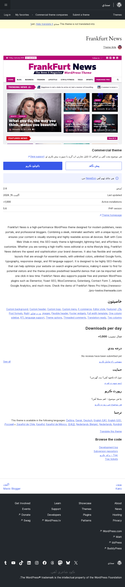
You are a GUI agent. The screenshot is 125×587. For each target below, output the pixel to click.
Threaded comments (74, 317)
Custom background (17, 309)
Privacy (117, 520)
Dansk (79, 420)
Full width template (97, 313)
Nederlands (105, 424)
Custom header (37, 309)
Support (56, 509)
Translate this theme (111, 431)
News (118, 509)
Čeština (70, 420)
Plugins (87, 514)
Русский (9, 424)
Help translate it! (41, 24)
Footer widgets (77, 313)
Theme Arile (109, 47)
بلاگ (120, 309)
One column (115, 313)
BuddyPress (113, 548)
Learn (57, 503)
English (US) (114, 420)
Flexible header (59, 313)
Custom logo (54, 309)
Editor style (99, 309)
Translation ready (96, 317)
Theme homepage (112, 215)
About (118, 503)
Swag (25, 520)
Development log (108, 447)
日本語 (71, 424)
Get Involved (22, 503)
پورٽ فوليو (36, 313)
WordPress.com (111, 531)
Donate (24, 514)
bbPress (115, 542)
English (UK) (100, 420)
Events (26, 509)
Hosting (117, 514)
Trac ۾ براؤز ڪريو (109, 455)
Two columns (115, 317)
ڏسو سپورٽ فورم (113, 383)
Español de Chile (26, 424)
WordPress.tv (51, 520)
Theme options (54, 317)
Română (117, 424)
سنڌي (111, 563)
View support (37, 156)
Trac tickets (111, 459)
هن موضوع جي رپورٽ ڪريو (108, 404)
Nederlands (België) (87, 424)
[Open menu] (5, 5)
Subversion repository (106, 451)
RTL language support (32, 317)
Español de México (56, 424)
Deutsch (87, 420)
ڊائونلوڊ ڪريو (33, 165)
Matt (117, 536)
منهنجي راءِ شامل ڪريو (110, 361)
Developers (54, 514)
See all (7, 361)
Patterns (86, 520)
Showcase (85, 503)
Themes (117, 14)
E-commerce (85, 309)
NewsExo (91, 178)
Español (40, 424)
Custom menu (69, 309)
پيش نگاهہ (93, 165)
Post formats (16, 313)
